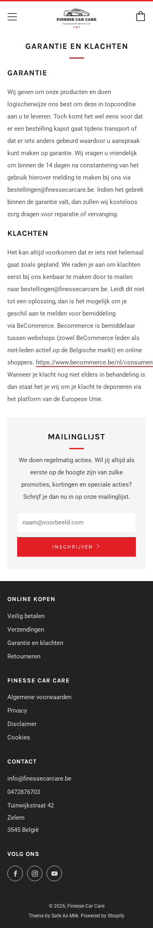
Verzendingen (25, 629)
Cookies (18, 737)
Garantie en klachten (35, 643)
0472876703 (23, 792)
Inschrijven (72, 547)
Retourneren (23, 656)
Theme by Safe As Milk (53, 916)
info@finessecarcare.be (39, 778)
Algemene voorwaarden (39, 697)
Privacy (17, 710)
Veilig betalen (25, 616)
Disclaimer (22, 724)
